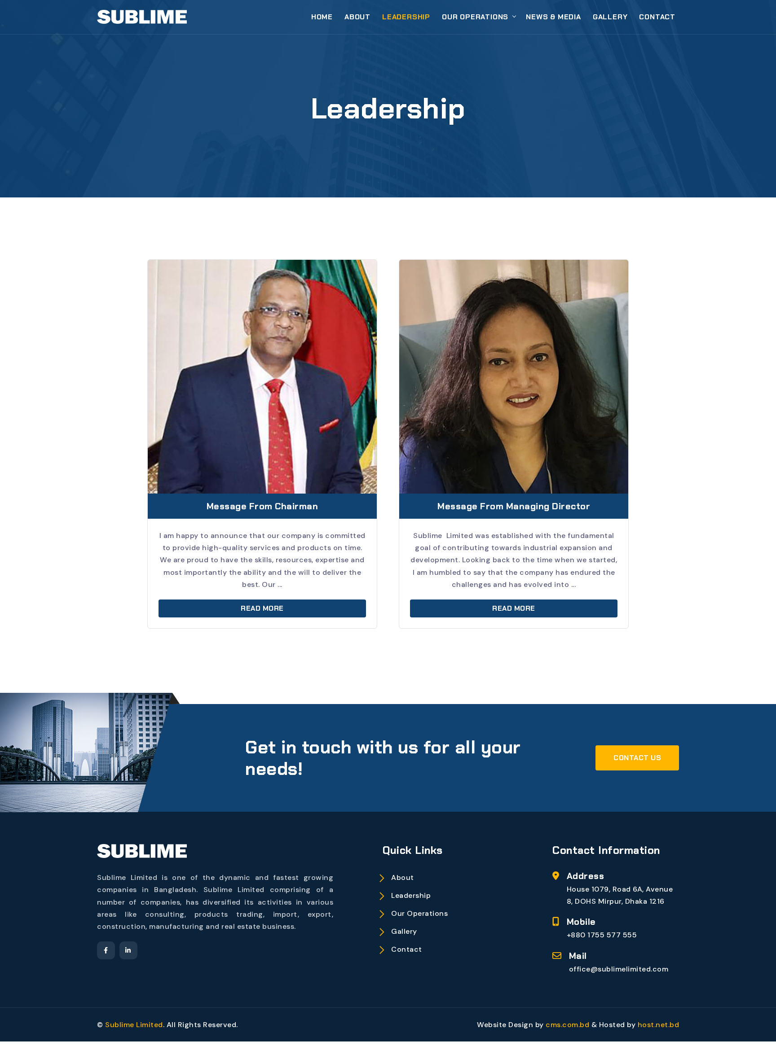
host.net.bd (658, 1024)
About (357, 17)
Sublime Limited (134, 1024)
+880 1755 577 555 (602, 935)
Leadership (406, 17)
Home (322, 17)
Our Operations (475, 17)
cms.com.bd (568, 1024)
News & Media (553, 17)
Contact (657, 17)
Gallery (610, 17)
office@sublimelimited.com (619, 969)
